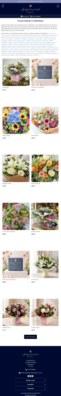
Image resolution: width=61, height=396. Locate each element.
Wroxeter (29, 55)
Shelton (41, 49)
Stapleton (20, 51)
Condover (40, 37)
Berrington (46, 35)
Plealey (38, 46)
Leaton (54, 42)
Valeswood (55, 53)
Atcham (14, 35)
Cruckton (45, 39)
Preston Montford (42, 48)
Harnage (34, 42)
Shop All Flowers (30, 337)
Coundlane (9, 39)
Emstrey (10, 40)
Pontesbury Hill (5, 48)
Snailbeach (4, 51)
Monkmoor (41, 44)
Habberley (4, 42)
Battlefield (27, 35)
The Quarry (40, 51)
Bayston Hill (33, 35)
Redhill (3, 49)
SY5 (35, 51)
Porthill (19, 48)
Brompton (24, 37)
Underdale (4, 53)
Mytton (14, 46)
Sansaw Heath (29, 49)
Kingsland (49, 42)
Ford (33, 40)
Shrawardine (47, 49)
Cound (3, 39)
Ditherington (52, 39)
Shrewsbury (55, 49)
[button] (30, 380)
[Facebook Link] (29, 376)
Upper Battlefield (20, 53)
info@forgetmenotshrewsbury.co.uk (31, 373)
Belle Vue (40, 35)
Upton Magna (39, 53)
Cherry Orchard (31, 37)
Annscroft (4, 35)
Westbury (12, 55)
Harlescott (22, 42)
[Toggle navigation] (3, 6)
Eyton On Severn (26, 40)
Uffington (52, 51)
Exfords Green (17, 40)
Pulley (49, 48)
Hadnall (10, 42)
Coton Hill (53, 37)
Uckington (46, 51)
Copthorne (46, 37)
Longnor (21, 44)
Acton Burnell (52, 33)
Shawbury (36, 49)
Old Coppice (31, 46)
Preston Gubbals (31, 48)
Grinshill (51, 40)
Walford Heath (5, 55)
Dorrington (4, 40)
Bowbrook (17, 37)
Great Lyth (38, 40)
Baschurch (20, 35)
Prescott (23, 48)
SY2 (27, 51)
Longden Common (12, 44)
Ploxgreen (43, 46)
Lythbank (26, 44)
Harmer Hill (29, 42)
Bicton (52, 35)
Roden (7, 49)
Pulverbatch (54, 48)
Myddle (9, 46)
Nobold (24, 46)
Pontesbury (50, 46)
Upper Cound (30, 53)
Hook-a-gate (41, 42)
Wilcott (18, 55)
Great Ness (45, 40)
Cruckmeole (38, 39)
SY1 (25, 51)
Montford (47, 44)
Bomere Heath (9, 37)
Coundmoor (16, 39)
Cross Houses (30, 39)
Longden (3, 44)
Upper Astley (11, 53)
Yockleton (36, 55)
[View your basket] (58, 6)
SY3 (30, 51)
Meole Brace (33, 44)
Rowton (12, 49)
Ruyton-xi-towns (19, 49)
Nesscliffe (19, 46)
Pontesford (13, 48)
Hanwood (16, 42)
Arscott (9, 35)
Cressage (23, 39)
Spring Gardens (12, 51)
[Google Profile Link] (32, 376)
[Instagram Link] (31, 376)
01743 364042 (36, 16)
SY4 (32, 51)
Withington (24, 55)
